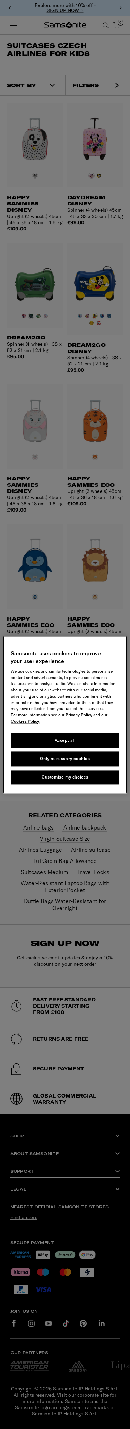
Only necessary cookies (65, 758)
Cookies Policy (25, 721)
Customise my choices (65, 777)
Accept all (65, 740)
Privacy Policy (79, 715)
